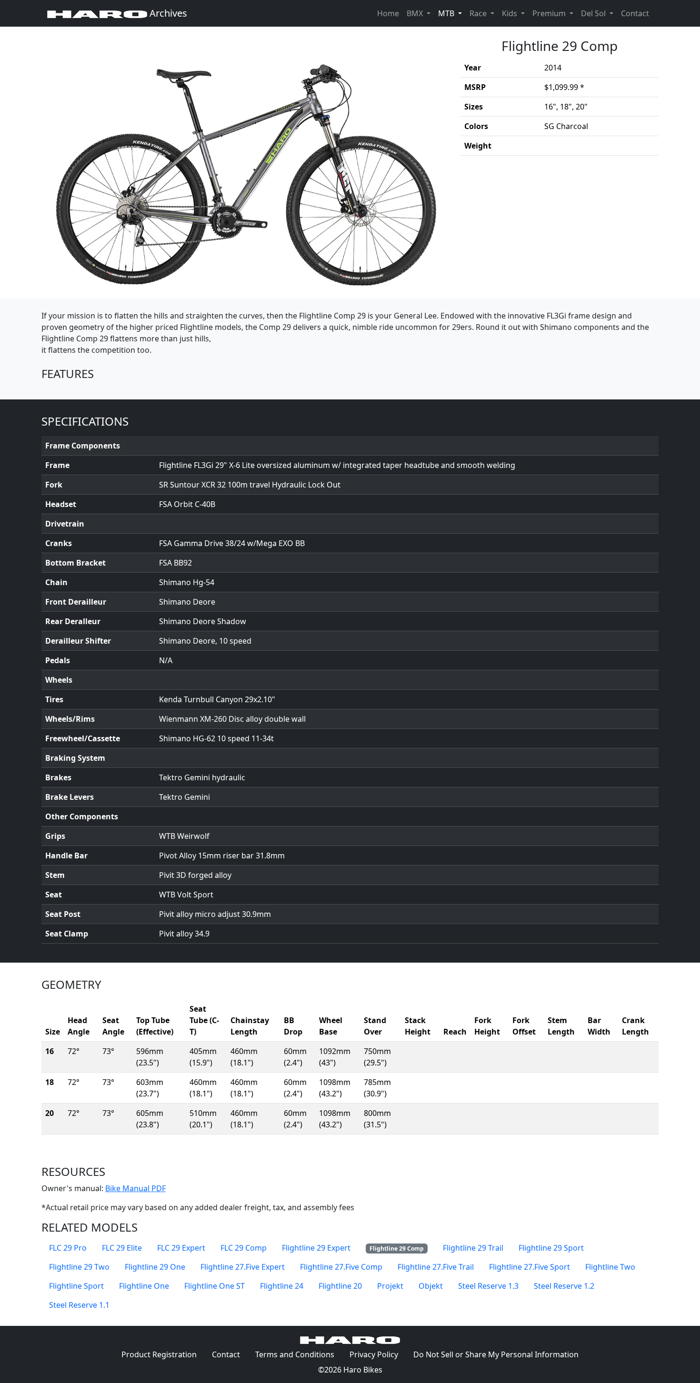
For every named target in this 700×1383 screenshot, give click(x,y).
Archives (167, 13)
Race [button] (479, 13)
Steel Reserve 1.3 (488, 1286)
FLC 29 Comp (243, 1248)
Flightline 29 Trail (473, 1248)
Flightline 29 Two (79, 1267)
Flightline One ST (214, 1286)
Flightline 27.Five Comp (341, 1267)
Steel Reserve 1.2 (564, 1286)
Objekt (431, 1286)
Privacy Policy (378, 1354)
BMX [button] (416, 13)
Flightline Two (610, 1267)
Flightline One (144, 1286)
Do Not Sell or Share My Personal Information (496, 1354)
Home (388, 13)
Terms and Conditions (298, 1354)
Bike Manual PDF (135, 1188)
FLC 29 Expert (181, 1248)
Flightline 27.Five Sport (529, 1267)
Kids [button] (510, 13)
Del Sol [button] (594, 13)
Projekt (390, 1286)
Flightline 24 (281, 1286)
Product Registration (159, 1354)
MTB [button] (452, 13)
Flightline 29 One (155, 1267)
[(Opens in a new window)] (245, 162)
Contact (637, 13)
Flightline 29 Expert (316, 1248)
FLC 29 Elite (122, 1248)
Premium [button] (550, 13)
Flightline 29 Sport (551, 1248)
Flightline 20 (340, 1286)
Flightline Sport (76, 1286)
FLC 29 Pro (68, 1248)
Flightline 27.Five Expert (242, 1267)
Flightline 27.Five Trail (436, 1267)
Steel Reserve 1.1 (79, 1305)
